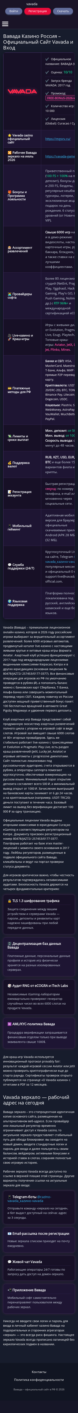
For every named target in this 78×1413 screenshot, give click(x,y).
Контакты (39, 1372)
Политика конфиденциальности (39, 1379)
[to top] (68, 1388)
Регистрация (37, 11)
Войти (13, 11)
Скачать (63, 11)
